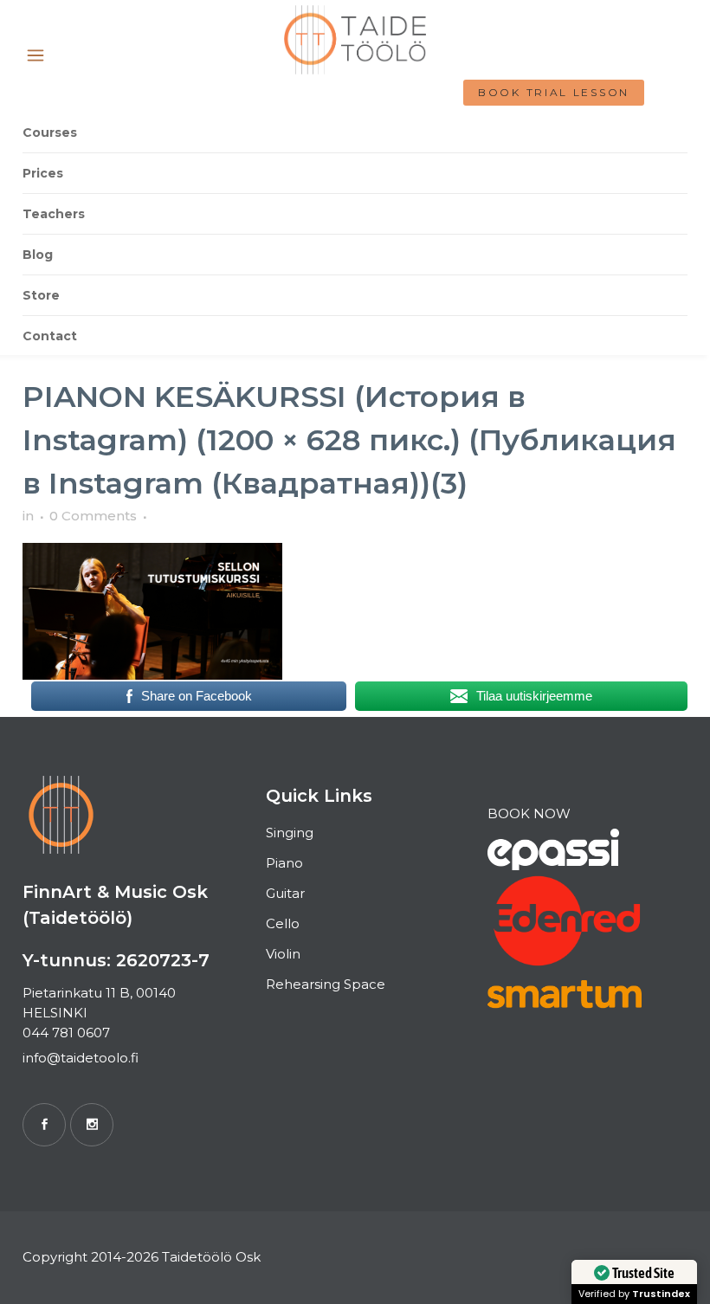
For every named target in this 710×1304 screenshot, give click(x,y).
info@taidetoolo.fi (81, 1057)
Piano (284, 863)
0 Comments (93, 515)
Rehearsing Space (325, 984)
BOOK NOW (529, 813)
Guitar (285, 893)
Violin (283, 954)
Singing (289, 832)
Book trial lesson (553, 92)
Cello (283, 923)
